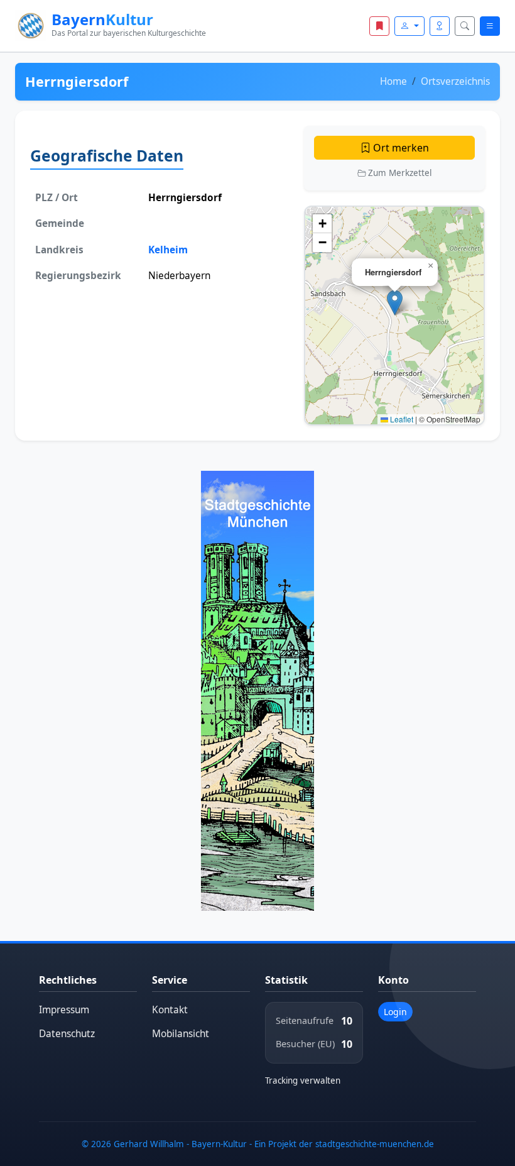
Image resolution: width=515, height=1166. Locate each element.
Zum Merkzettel (398, 173)
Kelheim (168, 249)
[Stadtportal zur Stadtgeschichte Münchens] (257, 690)
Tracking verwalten (302, 1080)
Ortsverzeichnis (455, 81)
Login (395, 1012)
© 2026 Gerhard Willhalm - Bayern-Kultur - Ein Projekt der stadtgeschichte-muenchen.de (258, 1144)
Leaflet (400, 419)
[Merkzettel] (379, 26)
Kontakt (170, 1009)
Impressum (64, 1009)
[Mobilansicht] (440, 26)
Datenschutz (67, 1033)
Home (393, 81)
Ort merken (400, 148)
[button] (395, 303)
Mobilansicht (180, 1033)
